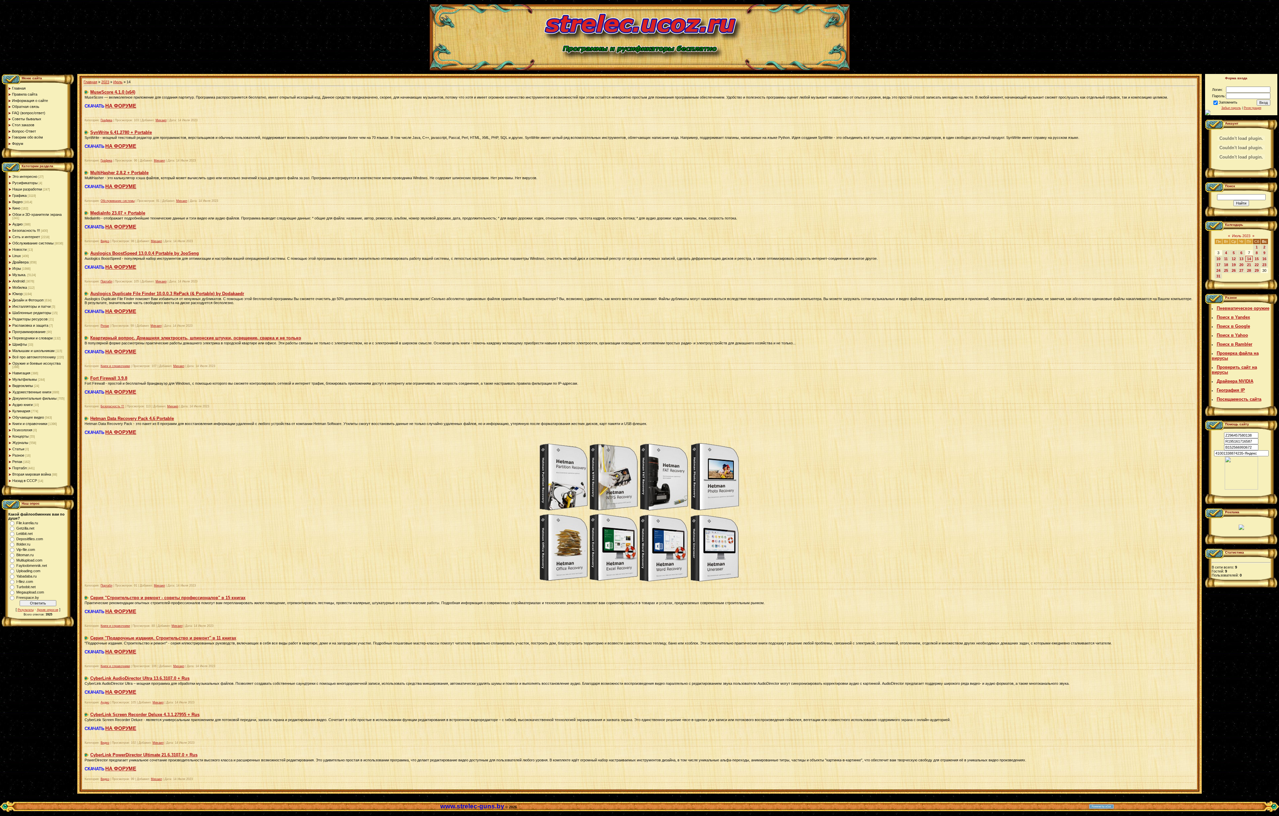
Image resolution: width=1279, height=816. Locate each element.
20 (1241, 265)
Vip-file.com (25, 550)
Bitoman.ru (25, 555)
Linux (16, 256)
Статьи (18, 449)
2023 (105, 82)
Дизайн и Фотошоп (28, 300)
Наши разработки (27, 189)
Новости (19, 249)
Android (18, 281)
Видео (17, 202)
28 (1249, 270)
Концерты (20, 436)
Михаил (161, 120)
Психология (22, 430)
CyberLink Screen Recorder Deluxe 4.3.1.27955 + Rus (145, 714)
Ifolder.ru (23, 544)
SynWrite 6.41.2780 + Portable (121, 132)
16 (1264, 259)
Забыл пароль (1231, 108)
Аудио (17, 224)
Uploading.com (28, 571)
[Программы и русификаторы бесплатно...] (1241, 488)
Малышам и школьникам (33, 351)
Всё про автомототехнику (34, 357)
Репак (17, 462)
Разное (18, 455)
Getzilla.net (25, 528)
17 (1218, 265)
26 (1234, 270)
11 (1226, 259)
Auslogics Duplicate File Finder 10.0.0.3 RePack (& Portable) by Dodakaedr (167, 293)
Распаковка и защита (30, 325)
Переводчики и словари (32, 338)
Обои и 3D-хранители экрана (37, 214)
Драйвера (20, 262)
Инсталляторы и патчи (31, 306)
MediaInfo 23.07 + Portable (117, 212)
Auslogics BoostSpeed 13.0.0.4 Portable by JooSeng (144, 253)
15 (1257, 259)
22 (1257, 265)
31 (1218, 276)
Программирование (29, 332)
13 (1241, 259)
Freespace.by (27, 598)
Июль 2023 (1241, 236)
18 (1226, 265)
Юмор (17, 294)
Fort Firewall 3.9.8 (108, 378)
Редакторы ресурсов (30, 319)
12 (1234, 259)
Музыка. (19, 275)
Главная (90, 82)
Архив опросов (47, 610)
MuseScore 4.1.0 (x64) (112, 92)
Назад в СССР (24, 481)
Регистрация (1252, 108)
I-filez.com (24, 582)
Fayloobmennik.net (31, 566)
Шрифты (19, 344)
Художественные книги (31, 392)
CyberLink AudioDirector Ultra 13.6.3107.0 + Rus (140, 678)
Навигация (21, 373)
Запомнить (1228, 102)
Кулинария (21, 411)
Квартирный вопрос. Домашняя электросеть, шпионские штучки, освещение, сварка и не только (195, 337)
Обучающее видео (28, 417)
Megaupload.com (30, 592)
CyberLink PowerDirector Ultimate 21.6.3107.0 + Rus (144, 754)
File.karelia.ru (27, 523)
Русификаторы (25, 183)
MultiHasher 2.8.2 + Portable (119, 172)
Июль (118, 82)
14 (1249, 259)
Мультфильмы (24, 379)
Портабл (19, 468)
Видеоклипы (22, 386)
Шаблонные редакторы (31, 313)
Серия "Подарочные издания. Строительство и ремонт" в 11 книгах (163, 637)
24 (1218, 270)
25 (1226, 270)
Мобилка (19, 287)
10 (1218, 259)
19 (1234, 265)
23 (1264, 265)
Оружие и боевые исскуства (36, 363)
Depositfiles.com (29, 539)
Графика (19, 196)
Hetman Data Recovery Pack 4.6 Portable (132, 418)
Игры (16, 268)
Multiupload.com (29, 560)
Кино (16, 208)
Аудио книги (22, 405)
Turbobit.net (26, 587)
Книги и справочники (29, 424)
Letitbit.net (24, 534)
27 (1241, 270)
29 (1257, 270)
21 (1249, 265)
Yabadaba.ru (26, 576)
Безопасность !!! (26, 230)
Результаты (26, 610)
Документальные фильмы (34, 398)
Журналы (20, 443)
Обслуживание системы (33, 243)
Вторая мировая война (31, 474)
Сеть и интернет (26, 237)
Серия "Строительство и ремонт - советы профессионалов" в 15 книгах (167, 597)
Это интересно (24, 177)
